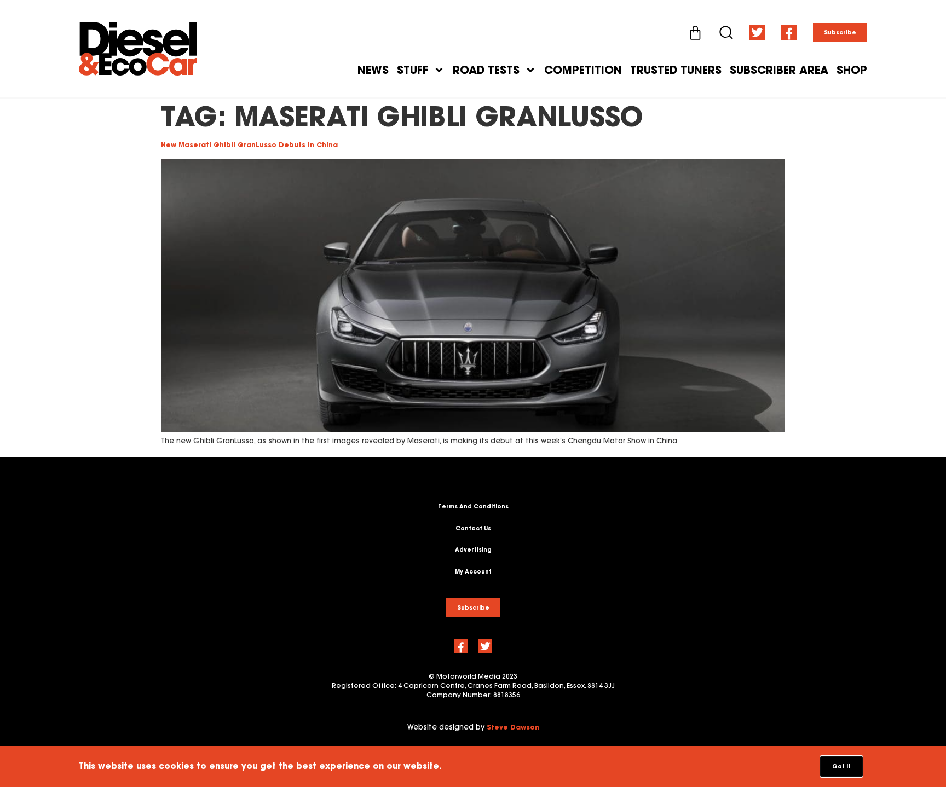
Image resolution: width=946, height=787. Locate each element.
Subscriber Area (779, 70)
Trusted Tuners (676, 70)
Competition (583, 70)
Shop (852, 70)
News (373, 70)
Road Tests (486, 70)
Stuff (412, 70)
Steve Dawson (513, 727)
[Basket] (695, 32)
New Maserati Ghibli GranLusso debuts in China (249, 145)
